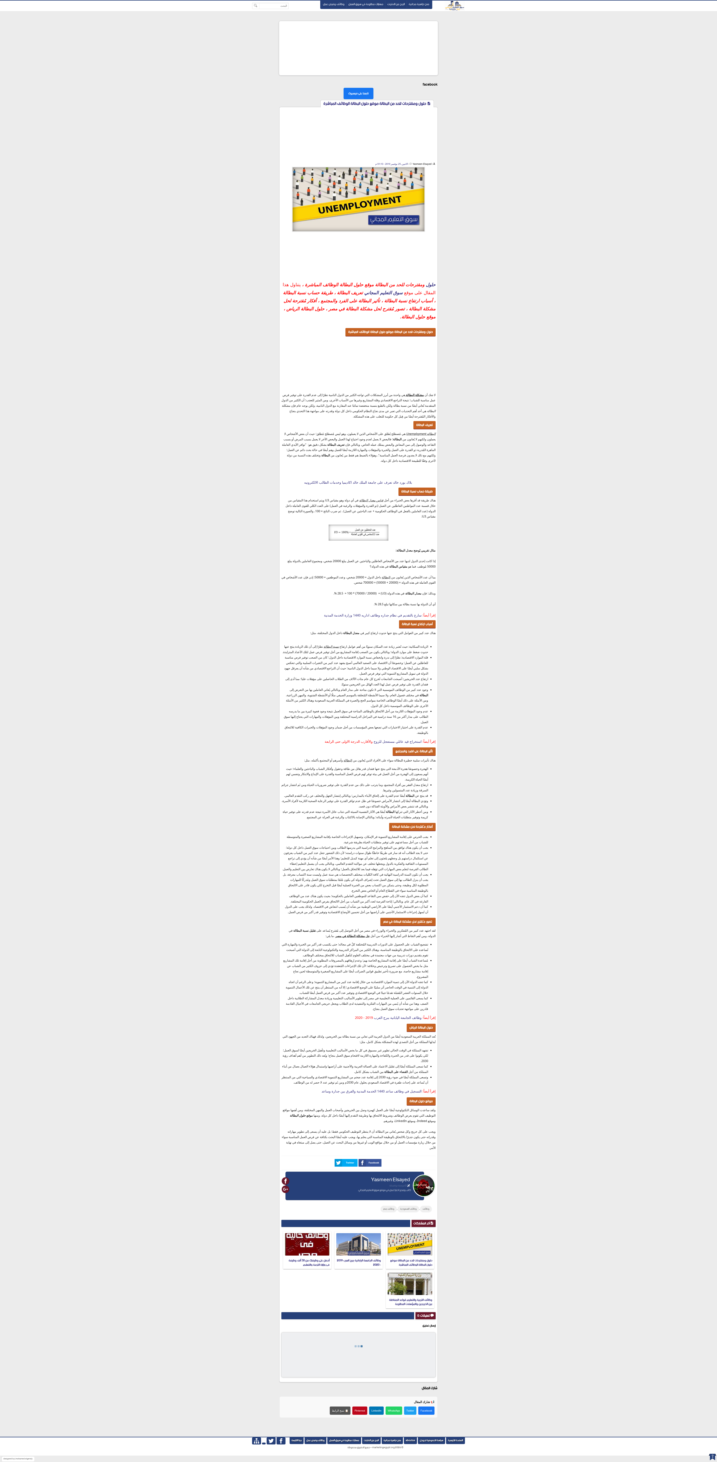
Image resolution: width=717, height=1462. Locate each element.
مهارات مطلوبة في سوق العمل (365, 4)
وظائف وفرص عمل (333, 4)
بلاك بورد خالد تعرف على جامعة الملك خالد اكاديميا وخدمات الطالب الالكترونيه (358, 482)
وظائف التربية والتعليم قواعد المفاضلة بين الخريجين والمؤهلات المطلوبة (410, 1302)
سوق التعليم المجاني (383, 292)
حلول (431, 284)
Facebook (374, 1162)
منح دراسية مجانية (419, 4)
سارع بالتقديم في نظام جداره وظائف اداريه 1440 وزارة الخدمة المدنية (373, 615)
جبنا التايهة (296, 1440)
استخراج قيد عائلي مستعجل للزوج (398, 741)
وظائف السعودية (408, 1209)
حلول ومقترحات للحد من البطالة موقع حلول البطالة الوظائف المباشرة (411, 1262)
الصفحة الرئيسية (455, 1440)
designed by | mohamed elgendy (17, 1458)
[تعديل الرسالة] (408, 1186)
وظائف (426, 1209)
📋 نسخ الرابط (340, 1410)
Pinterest (360, 1410)
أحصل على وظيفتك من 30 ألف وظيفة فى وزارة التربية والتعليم (309, 1262)
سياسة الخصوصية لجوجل (431, 1440)
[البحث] (255, 6)
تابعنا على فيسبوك (358, 93)
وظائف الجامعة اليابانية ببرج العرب (398, 1017)
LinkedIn (376, 1410)
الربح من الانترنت (396, 4)
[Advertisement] (358, 48)
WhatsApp (394, 1410)
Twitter (350, 1162)
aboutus (410, 1440)
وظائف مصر (388, 1209)
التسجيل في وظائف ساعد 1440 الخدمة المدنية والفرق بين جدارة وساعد (372, 1091)
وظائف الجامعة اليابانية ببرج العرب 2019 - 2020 (359, 1262)
